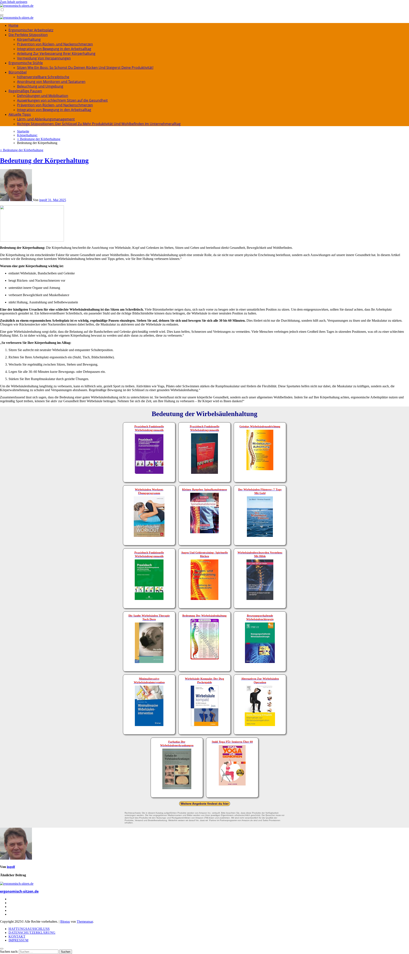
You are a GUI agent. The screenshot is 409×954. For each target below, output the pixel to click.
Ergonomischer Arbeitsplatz (31, 30)
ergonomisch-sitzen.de (19, 891)
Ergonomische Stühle (26, 63)
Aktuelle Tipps (20, 114)
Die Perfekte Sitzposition (28, 34)
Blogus (65, 921)
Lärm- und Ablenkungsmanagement (46, 119)
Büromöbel (18, 72)
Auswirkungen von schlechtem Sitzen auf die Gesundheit (62, 100)
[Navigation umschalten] (1, 15)
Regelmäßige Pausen (25, 91)
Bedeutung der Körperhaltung (44, 160)
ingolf (43, 200)
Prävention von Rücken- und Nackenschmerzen (55, 44)
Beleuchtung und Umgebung (40, 86)
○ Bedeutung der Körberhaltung (21, 150)
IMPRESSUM (18, 940)
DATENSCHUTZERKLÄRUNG (32, 932)
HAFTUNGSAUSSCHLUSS (29, 929)
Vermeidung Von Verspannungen (44, 58)
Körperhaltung (29, 39)
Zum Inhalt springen (13, 2)
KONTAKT (17, 936)
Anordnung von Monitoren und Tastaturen (51, 81)
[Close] (1, 948)
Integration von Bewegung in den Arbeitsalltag (54, 48)
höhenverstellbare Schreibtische (43, 77)
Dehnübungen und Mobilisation (42, 95)
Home (13, 25)
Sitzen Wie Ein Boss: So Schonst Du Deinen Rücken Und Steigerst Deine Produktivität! (85, 67)
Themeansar (85, 921)
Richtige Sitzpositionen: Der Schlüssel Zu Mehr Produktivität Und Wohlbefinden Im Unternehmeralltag (99, 123)
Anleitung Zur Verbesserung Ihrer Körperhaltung (56, 53)
